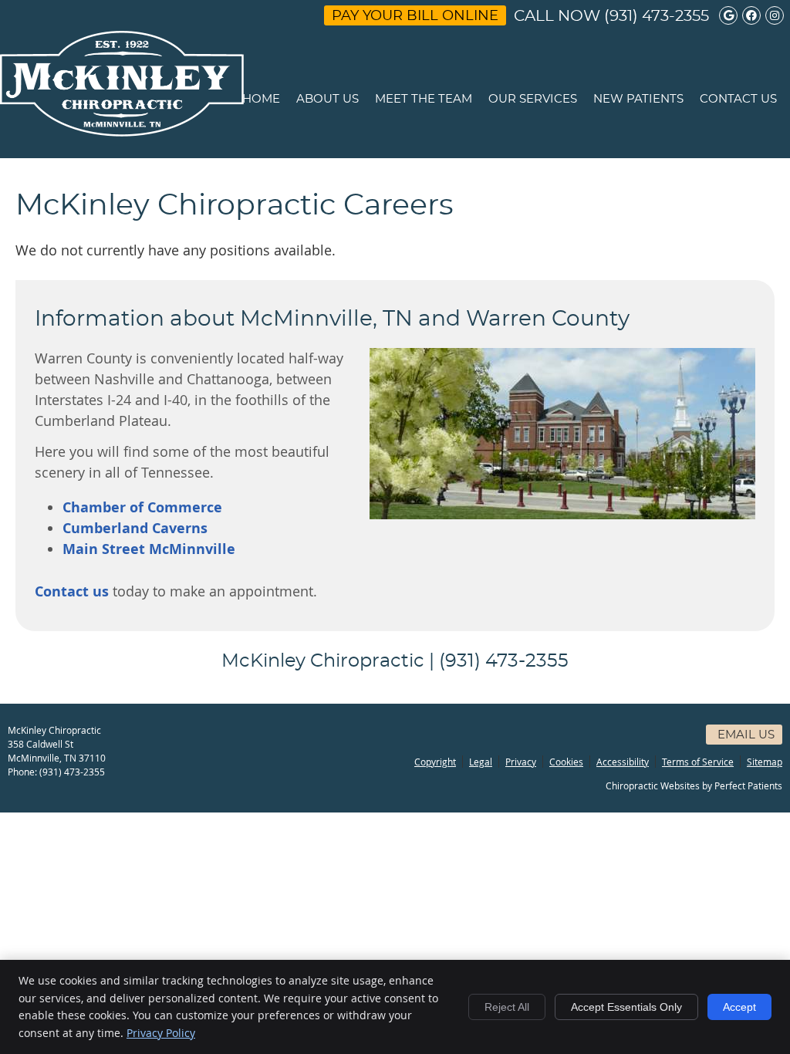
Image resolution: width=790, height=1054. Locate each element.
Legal (480, 761)
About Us (327, 99)
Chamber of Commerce (142, 507)
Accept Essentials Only (626, 1007)
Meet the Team (423, 99)
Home (261, 99)
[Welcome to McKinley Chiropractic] (122, 131)
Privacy (520, 761)
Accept (739, 1007)
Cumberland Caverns (135, 528)
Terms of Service (698, 761)
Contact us (72, 591)
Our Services (532, 99)
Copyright (435, 761)
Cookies (566, 761)
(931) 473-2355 (656, 16)
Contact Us (738, 99)
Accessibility (622, 761)
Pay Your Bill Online (415, 16)
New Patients (638, 99)
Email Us (746, 735)
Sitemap (764, 761)
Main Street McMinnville (148, 549)
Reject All (506, 1007)
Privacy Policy (161, 1032)
